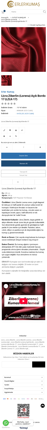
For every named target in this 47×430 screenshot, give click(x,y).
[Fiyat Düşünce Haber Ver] (10, 136)
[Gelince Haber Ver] (16, 136)
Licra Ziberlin (10, 340)
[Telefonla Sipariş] (4, 130)
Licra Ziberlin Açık (22, 348)
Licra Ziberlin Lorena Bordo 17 (29, 346)
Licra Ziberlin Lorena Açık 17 (28, 344)
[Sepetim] (2, 12)
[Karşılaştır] (23, 130)
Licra (3, 340)
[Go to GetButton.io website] (6, 427)
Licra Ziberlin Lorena (24, 340)
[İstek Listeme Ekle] (16, 130)
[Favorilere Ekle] (10, 130)
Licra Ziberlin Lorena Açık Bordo (22, 342)
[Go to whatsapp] (6, 423)
